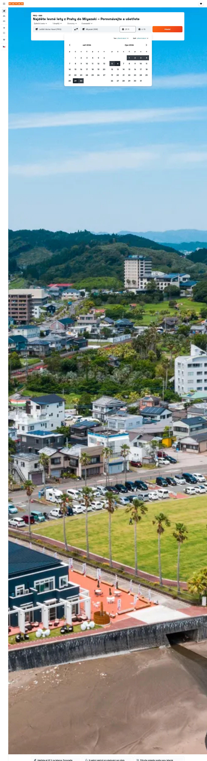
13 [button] (104, 63)
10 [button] (87, 63)
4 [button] (92, 58)
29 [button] (75, 81)
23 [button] (81, 75)
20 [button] (104, 69)
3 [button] (86, 58)
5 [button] (98, 58)
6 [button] (104, 58)
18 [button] (93, 69)
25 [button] (93, 75)
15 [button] (75, 69)
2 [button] (81, 58)
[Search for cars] (4, 21)
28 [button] (70, 81)
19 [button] (98, 69)
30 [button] (81, 81)
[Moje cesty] (4, 39)
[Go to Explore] (4, 27)
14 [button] (70, 69)
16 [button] (81, 69)
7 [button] (69, 63)
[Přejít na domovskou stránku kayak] (16, 3)
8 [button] (75, 63)
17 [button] (87, 69)
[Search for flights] (4, 11)
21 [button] (70, 75)
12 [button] (98, 63)
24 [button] (87, 75)
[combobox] (40, 23)
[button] (4, 3)
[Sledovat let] (4, 33)
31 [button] (141, 81)
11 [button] (92, 63)
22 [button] (75, 75)
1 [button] (75, 58)
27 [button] (104, 75)
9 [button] (81, 63)
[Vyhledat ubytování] (4, 16)
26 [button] (98, 75)
